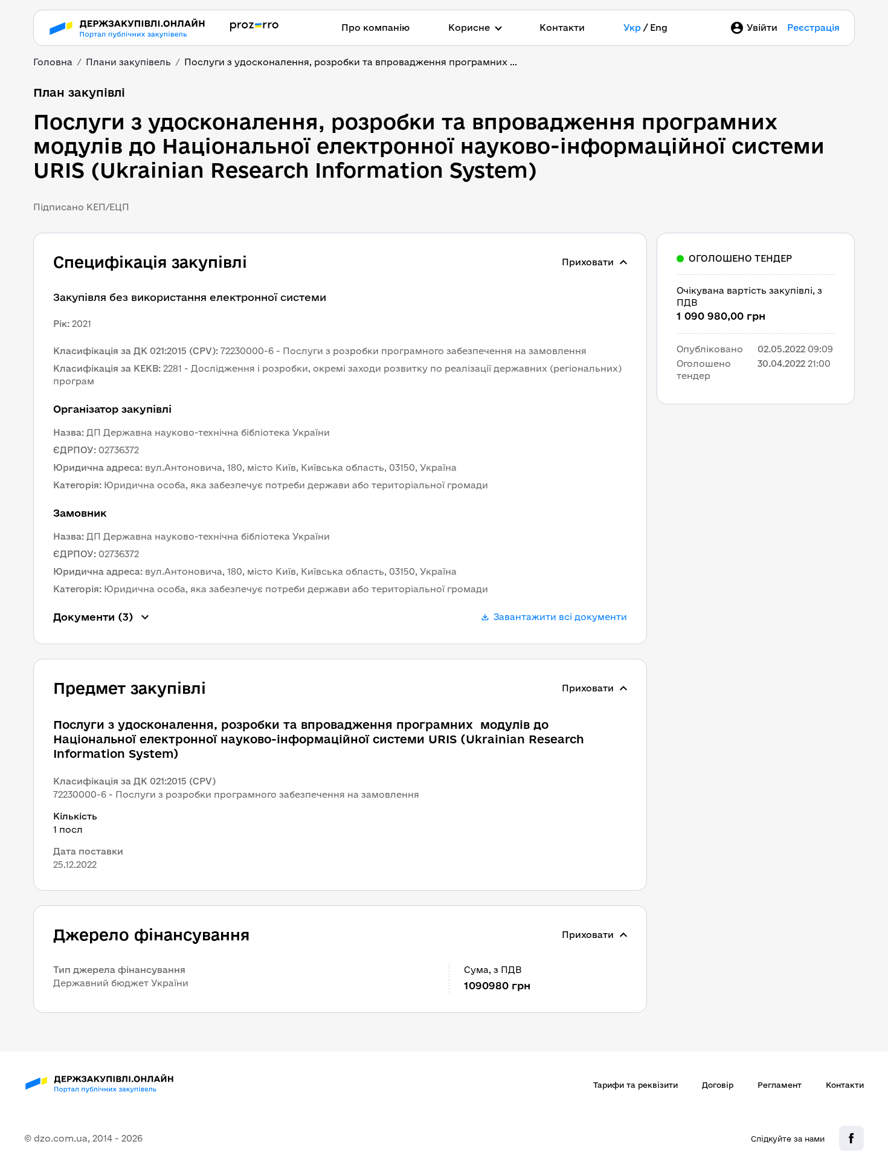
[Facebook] (851, 1138)
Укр (632, 27)
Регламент (780, 1085)
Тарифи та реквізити (635, 1085)
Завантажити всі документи (560, 617)
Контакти (562, 27)
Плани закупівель (128, 62)
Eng (659, 27)
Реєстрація (813, 27)
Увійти (762, 27)
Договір (717, 1085)
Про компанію (375, 27)
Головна (52, 62)
